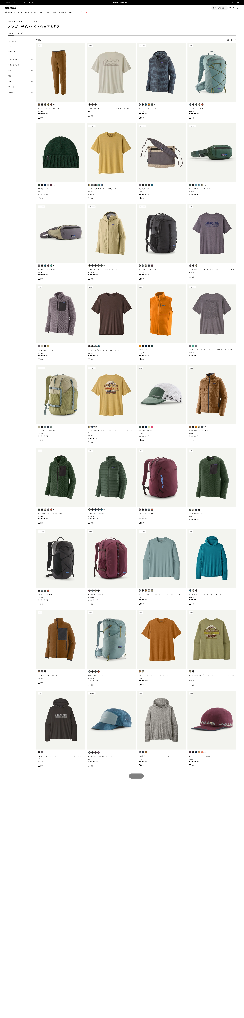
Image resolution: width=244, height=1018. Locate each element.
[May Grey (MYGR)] (140, 185)
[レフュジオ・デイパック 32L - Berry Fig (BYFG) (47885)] (111, 558)
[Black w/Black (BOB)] (143, 104)
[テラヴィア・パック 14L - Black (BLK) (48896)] (60, 558)
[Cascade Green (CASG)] (152, 346)
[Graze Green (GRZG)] (48, 104)
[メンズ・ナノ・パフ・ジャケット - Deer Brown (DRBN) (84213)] (211, 394)
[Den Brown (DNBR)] (149, 185)
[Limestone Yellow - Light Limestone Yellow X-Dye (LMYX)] (89, 185)
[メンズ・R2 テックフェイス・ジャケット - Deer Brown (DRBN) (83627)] (60, 639)
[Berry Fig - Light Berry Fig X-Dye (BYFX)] (92, 104)
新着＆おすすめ (10, 12)
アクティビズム (9, 2)
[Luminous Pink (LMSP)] (152, 427)
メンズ (20, 12)
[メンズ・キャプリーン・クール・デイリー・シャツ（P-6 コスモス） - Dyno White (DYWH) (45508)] (111, 72)
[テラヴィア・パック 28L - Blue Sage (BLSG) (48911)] (111, 639)
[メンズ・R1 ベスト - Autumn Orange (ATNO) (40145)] (161, 313)
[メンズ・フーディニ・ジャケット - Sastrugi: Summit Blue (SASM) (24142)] (161, 72)
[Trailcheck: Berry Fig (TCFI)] (190, 752)
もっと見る (31, 2)
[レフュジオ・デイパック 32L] (101, 591)
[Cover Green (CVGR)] (51, 427)
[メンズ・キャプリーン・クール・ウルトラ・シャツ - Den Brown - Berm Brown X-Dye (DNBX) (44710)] (111, 313)
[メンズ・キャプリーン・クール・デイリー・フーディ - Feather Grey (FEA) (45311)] (161, 720)
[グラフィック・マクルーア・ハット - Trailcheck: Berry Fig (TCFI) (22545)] (211, 720)
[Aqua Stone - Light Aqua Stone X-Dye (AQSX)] (98, 185)
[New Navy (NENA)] (45, 185)
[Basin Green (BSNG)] (45, 104)
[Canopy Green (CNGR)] (152, 104)
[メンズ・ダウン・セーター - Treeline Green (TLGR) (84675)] (111, 477)
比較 (41, 118)
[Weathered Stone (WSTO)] (199, 104)
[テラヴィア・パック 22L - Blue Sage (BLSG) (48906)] (211, 72)
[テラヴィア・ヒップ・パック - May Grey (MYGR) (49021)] (60, 233)
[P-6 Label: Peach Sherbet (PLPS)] (202, 752)
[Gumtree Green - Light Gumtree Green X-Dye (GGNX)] (196, 265)
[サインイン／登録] (234, 8)
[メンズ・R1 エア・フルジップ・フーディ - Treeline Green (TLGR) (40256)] (60, 477)
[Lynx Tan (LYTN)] (48, 346)
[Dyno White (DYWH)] (89, 104)
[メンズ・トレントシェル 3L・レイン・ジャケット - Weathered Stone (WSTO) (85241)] (111, 233)
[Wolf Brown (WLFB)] (39, 104)
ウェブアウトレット (84, 12)
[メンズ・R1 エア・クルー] (201, 510)
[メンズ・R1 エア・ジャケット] (50, 346)
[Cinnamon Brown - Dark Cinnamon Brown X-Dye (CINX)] (146, 590)
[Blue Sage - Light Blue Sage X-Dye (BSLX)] (95, 346)
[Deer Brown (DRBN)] (190, 427)
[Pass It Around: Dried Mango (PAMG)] (199, 752)
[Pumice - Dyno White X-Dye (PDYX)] (193, 590)
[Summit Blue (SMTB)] (202, 427)
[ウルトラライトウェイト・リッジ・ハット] (101, 753)
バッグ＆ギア (51, 12)
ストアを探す (235, 2)
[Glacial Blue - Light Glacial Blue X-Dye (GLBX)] (98, 346)
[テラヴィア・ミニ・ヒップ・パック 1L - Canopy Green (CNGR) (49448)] (211, 152)
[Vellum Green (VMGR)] (149, 427)
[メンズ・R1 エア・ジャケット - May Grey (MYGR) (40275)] (60, 313)
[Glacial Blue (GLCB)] (146, 104)
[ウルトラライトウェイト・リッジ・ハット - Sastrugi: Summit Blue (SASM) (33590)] (111, 720)
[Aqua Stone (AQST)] (51, 265)
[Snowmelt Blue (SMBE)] (199, 185)
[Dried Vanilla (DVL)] (51, 104)
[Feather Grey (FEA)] (92, 185)
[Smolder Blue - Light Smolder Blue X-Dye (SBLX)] (143, 752)
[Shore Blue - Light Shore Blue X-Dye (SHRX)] (101, 185)
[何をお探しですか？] (219, 8)
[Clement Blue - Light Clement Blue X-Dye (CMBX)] (92, 427)
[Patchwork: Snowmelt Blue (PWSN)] (196, 185)
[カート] (237, 8)
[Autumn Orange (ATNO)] (149, 104)
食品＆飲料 (62, 12)
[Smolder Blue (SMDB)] (92, 265)
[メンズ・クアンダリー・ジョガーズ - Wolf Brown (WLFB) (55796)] (60, 72)
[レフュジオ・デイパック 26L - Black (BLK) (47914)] (161, 233)
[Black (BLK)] (42, 104)
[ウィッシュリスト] (230, 8)
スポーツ (72, 12)
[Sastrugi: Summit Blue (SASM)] (140, 104)
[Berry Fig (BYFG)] (51, 185)
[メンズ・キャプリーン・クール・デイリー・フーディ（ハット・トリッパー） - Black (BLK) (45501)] (60, 720)
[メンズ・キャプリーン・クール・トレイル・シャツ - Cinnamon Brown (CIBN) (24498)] (161, 639)
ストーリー (17, 2)
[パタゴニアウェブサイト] (10, 8)
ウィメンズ (28, 12)
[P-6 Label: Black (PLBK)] (193, 752)
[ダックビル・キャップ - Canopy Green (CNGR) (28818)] (161, 394)
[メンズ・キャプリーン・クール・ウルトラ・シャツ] (101, 346)
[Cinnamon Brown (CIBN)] (140, 671)
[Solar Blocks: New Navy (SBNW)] (146, 427)
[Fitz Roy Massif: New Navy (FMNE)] (196, 752)
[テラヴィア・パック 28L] (101, 672)
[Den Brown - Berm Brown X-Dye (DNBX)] (89, 346)
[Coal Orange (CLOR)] (202, 104)
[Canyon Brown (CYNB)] (152, 509)
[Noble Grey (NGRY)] (98, 265)
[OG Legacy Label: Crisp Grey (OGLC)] (48, 185)
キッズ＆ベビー (39, 12)
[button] (21, 41)
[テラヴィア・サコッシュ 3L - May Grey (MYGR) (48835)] (161, 152)
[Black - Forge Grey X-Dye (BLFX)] (92, 346)
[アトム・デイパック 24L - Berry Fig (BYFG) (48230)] (161, 477)
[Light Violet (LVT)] (98, 752)
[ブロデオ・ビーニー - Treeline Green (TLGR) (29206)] (60, 152)
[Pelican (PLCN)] (42, 346)
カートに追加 (60, 98)
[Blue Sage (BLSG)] (190, 104)
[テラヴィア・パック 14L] (50, 591)
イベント (24, 2)
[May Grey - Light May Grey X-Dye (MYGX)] (190, 265)
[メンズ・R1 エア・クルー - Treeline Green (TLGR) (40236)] (211, 477)
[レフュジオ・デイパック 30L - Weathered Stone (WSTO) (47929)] (60, 394)
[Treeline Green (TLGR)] (39, 185)
